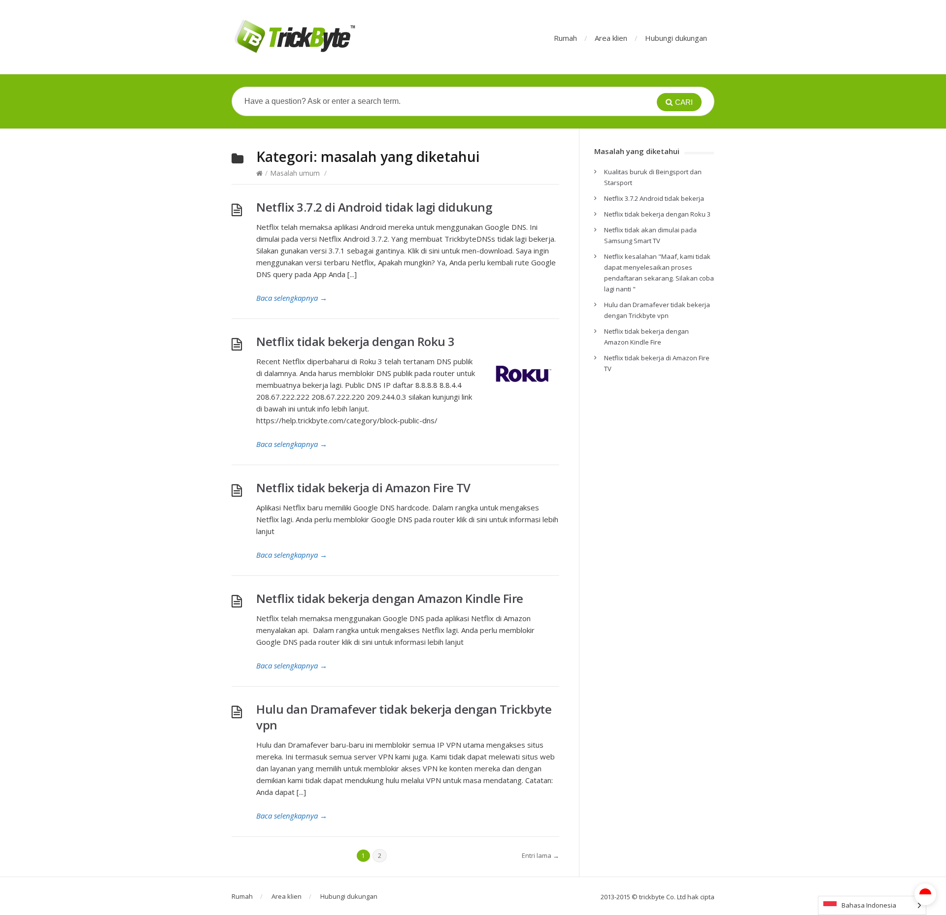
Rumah (565, 38)
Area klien (611, 38)
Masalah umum (295, 173)
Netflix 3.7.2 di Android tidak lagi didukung (374, 207)
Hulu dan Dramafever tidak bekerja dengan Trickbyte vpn (403, 717)
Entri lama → (540, 855)
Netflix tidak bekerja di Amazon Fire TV (363, 487)
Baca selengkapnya (291, 298)
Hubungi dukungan (676, 38)
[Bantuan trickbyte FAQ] (294, 37)
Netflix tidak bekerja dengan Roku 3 (355, 341)
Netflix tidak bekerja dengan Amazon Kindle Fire (389, 598)
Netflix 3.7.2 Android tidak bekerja (654, 198)
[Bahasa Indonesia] (925, 894)
